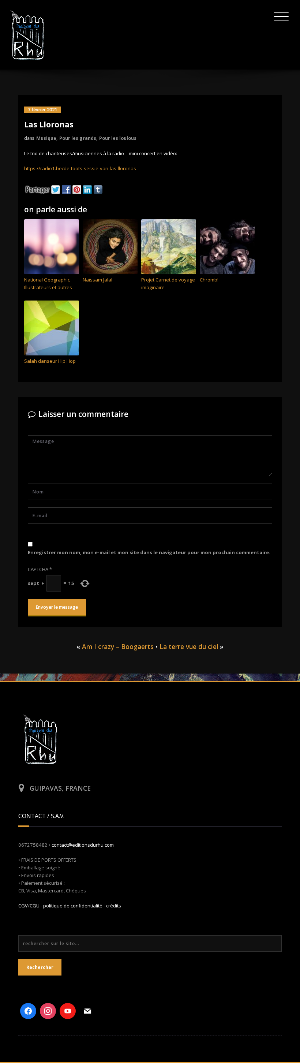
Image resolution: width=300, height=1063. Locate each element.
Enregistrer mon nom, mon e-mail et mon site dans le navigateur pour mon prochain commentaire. (149, 552)
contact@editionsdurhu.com (83, 845)
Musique (46, 138)
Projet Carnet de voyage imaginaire (168, 283)
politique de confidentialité (72, 905)
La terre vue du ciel (189, 646)
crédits (113, 905)
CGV (23, 905)
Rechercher (39, 967)
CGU (35, 905)
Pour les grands (77, 138)
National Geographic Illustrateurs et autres (48, 283)
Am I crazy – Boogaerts (118, 646)
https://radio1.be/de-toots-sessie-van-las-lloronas (80, 168)
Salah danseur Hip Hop (50, 361)
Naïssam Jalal (97, 279)
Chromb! (209, 279)
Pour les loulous (117, 138)
